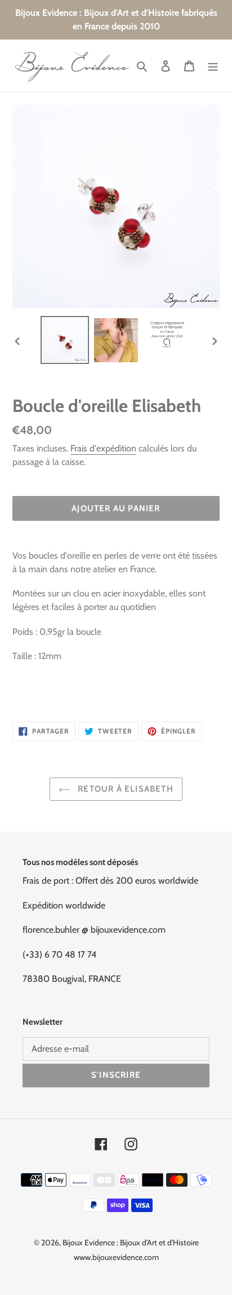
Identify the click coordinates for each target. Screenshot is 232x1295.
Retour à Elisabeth (124, 789)
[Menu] (213, 66)
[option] (65, 339)
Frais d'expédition (103, 448)
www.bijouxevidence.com (116, 1257)
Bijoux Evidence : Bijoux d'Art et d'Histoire (131, 1242)
